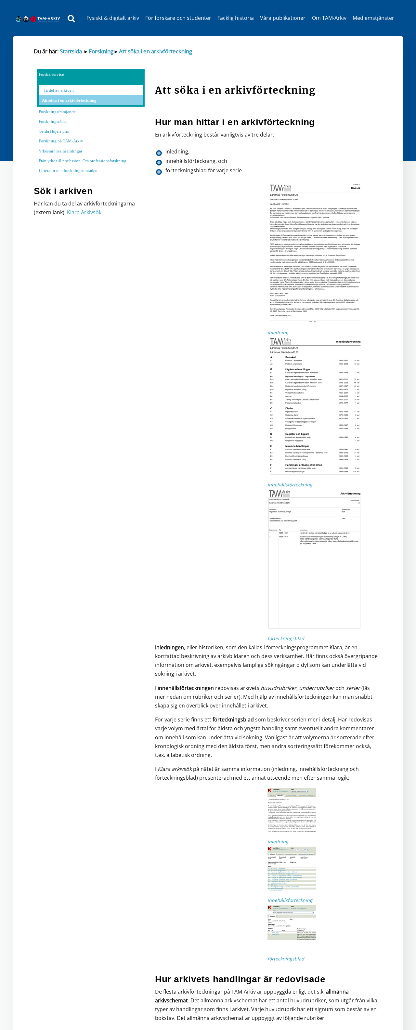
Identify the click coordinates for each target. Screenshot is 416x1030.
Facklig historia (235, 17)
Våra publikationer (283, 17)
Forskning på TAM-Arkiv (61, 141)
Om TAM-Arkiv (329, 17)
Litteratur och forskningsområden (68, 170)
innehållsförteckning (289, 485)
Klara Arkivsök (84, 212)
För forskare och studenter (178, 17)
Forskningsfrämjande (57, 111)
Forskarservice (51, 74)
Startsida (71, 51)
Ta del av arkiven (59, 90)
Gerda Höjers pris (54, 131)
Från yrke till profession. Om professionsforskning (82, 160)
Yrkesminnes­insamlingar (60, 151)
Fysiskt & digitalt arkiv (112, 17)
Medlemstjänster (373, 17)
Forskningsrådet (53, 121)
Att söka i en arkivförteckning (155, 51)
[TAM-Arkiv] (39, 18)
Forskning (100, 51)
